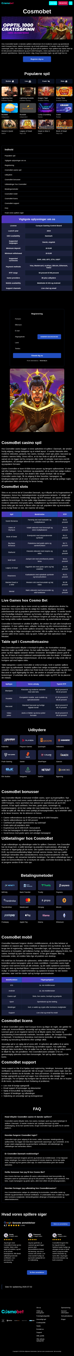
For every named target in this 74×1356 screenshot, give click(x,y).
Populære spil (10, 156)
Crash (44, 81)
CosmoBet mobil (11, 194)
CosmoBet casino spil (13, 170)
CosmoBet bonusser (12, 180)
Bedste (8, 81)
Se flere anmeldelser (37, 1272)
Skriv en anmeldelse (61, 1224)
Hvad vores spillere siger (14, 213)
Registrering (9, 165)
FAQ (6, 208)
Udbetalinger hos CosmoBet (15, 184)
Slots (62, 81)
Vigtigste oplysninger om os (15, 160)
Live (26, 81)
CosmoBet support (12, 203)
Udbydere (8, 175)
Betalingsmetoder (11, 189)
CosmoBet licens (11, 199)
